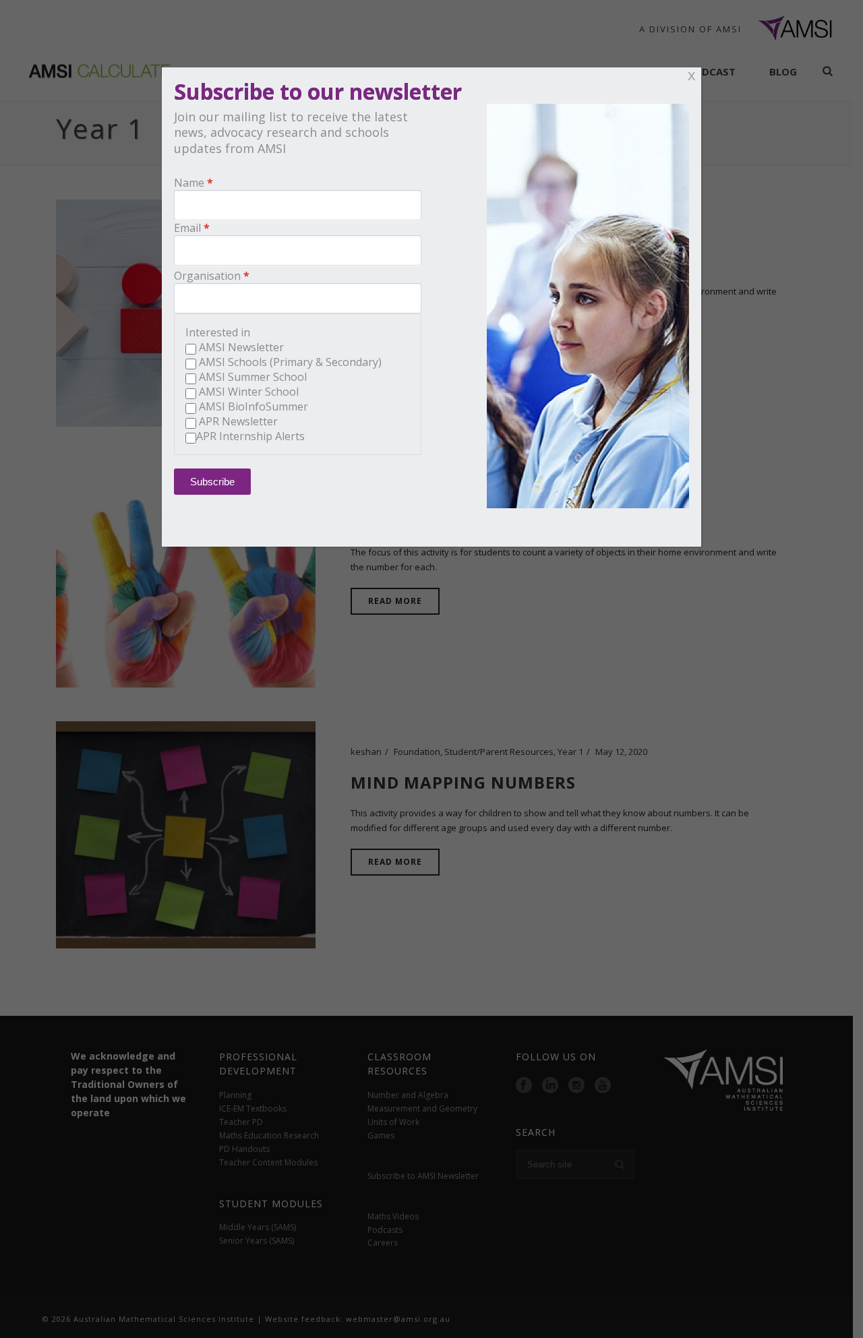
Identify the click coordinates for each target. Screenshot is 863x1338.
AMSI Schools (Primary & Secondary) (290, 362)
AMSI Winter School (249, 391)
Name (189, 182)
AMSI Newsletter (241, 347)
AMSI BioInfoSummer (253, 406)
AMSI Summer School (253, 376)
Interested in (217, 332)
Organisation (207, 275)
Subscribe (212, 481)
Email (187, 227)
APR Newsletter (238, 421)
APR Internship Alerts (250, 436)
